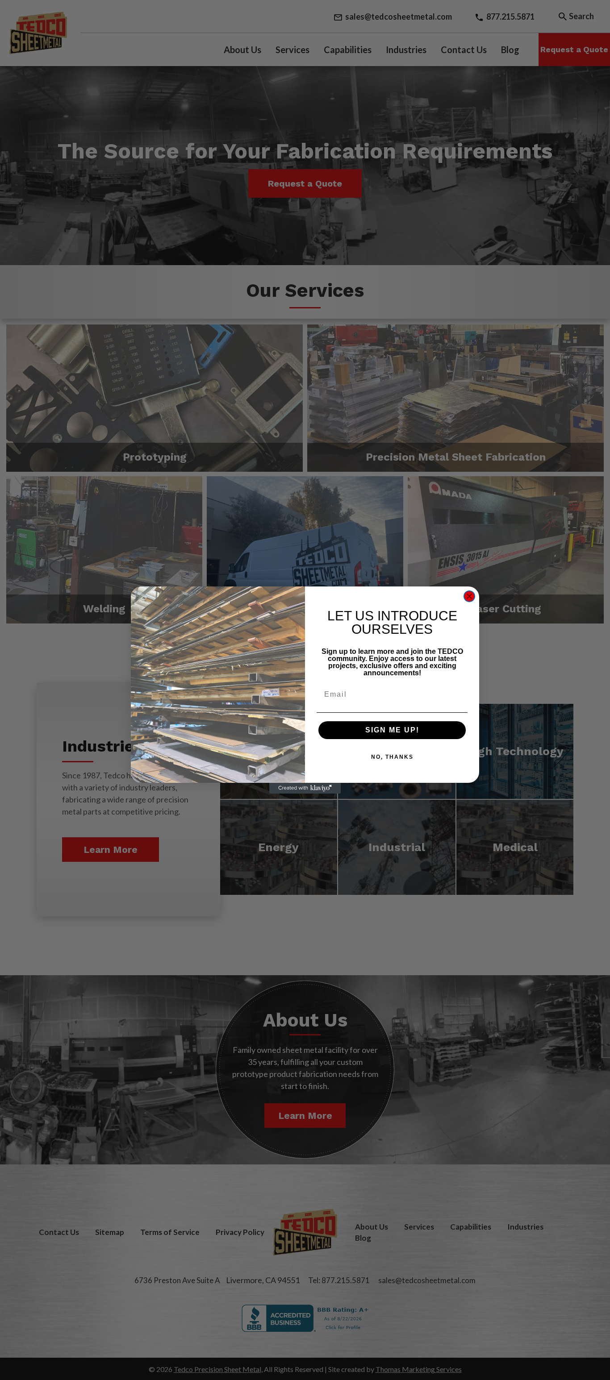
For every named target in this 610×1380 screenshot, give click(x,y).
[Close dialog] (469, 596)
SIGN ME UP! (392, 730)
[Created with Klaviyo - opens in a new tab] (305, 788)
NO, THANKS (392, 757)
